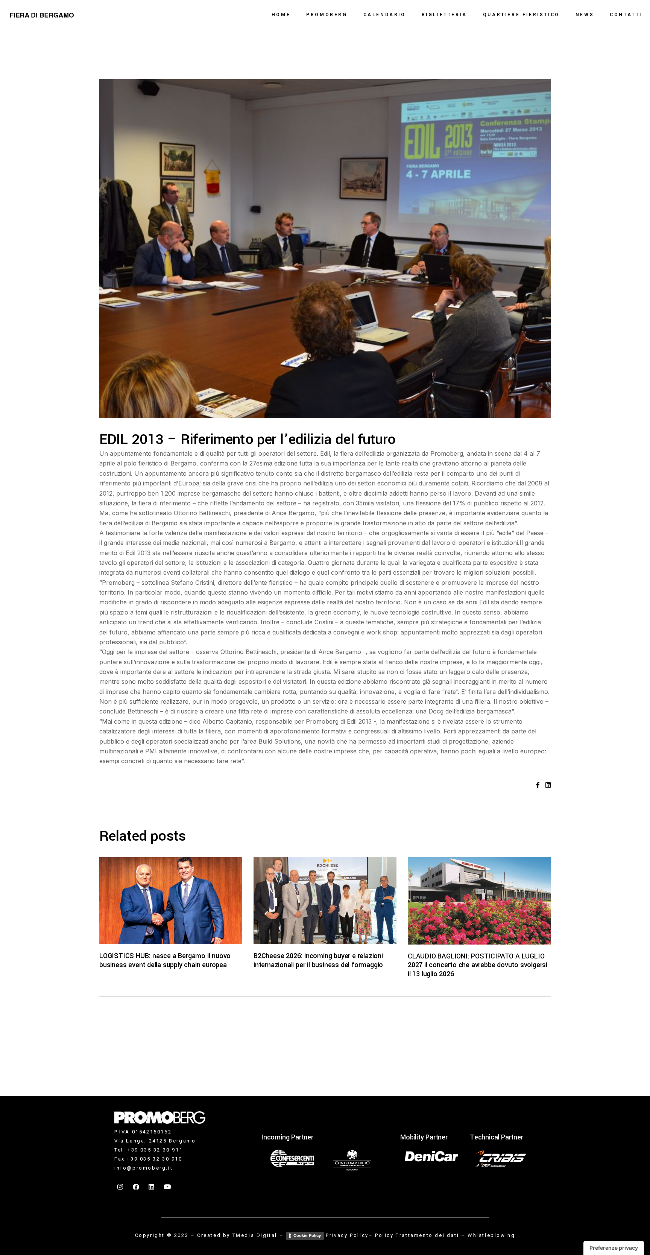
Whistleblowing (491, 1235)
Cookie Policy (307, 1235)
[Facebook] (136, 1186)
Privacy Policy (347, 1235)
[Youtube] (167, 1186)
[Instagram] (120, 1186)
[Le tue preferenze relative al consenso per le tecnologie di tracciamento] (613, 1248)
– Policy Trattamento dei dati (414, 1235)
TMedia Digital (254, 1235)
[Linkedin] (152, 1186)
